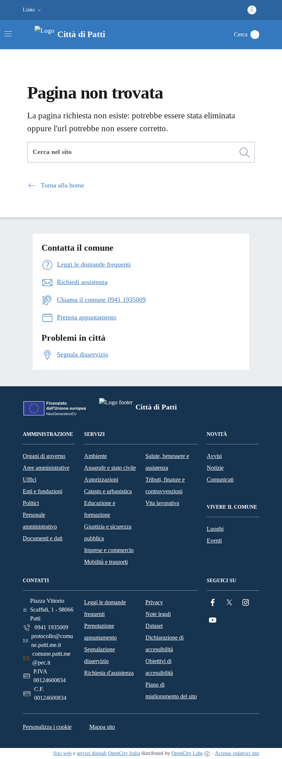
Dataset (154, 626)
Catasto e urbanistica (108, 491)
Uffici (29, 479)
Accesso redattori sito (237, 753)
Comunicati (220, 479)
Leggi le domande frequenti (105, 608)
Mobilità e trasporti (106, 562)
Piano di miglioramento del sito (171, 690)
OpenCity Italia (124, 753)
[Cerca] (244, 152)
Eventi (214, 540)
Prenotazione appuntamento (100, 632)
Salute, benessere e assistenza (167, 462)
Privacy (154, 602)
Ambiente (95, 456)
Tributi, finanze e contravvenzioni (165, 485)
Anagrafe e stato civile (110, 468)
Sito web (62, 753)
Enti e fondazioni (42, 491)
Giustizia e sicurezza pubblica (107, 532)
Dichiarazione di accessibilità (164, 643)
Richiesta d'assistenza (109, 673)
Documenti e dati (42, 538)
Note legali (158, 614)
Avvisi (214, 456)
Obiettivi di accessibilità (159, 667)
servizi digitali (91, 753)
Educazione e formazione (99, 509)
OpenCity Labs (187, 753)
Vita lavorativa (162, 503)
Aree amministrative (46, 468)
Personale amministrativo (40, 521)
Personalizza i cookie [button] (47, 727)
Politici (31, 503)
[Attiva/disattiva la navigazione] (8, 33)
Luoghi (215, 529)
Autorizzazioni (101, 479)
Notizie (215, 468)
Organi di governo (44, 456)
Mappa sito (102, 727)
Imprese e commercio (109, 550)
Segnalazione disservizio (99, 655)
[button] (33, 10)
